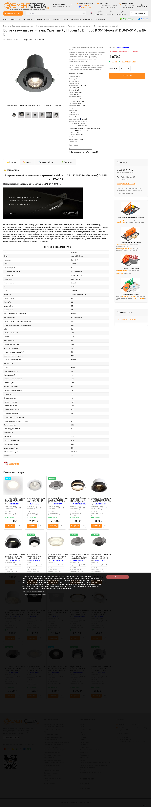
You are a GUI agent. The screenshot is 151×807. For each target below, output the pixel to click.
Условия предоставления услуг (33, 591)
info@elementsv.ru (84, 5)
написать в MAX (86, 7)
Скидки (114, 61)
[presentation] (12, 76)
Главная (6, 26)
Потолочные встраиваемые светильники (50, 26)
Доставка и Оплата (129, 61)
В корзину (10, 526)
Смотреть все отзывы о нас (127, 319)
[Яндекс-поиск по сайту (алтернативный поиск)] (91, 13)
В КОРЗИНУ (127, 76)
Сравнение (40, 39)
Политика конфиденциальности (34, 594)
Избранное (28, 39)
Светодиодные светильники (22, 26)
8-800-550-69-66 (59, 4)
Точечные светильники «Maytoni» (106, 26)
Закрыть (147, 806)
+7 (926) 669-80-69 (86, 3)
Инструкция (14, 464)
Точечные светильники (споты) (79, 26)
